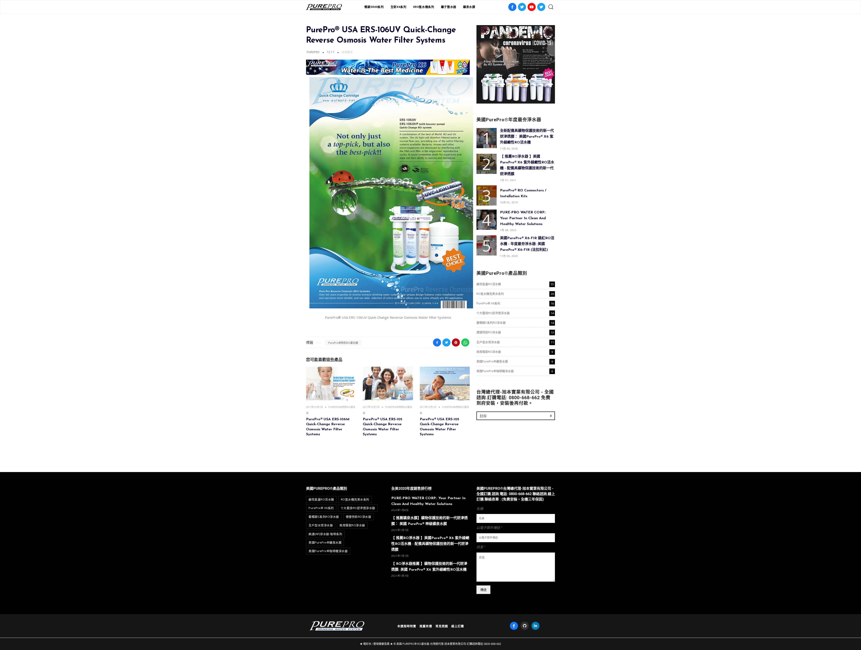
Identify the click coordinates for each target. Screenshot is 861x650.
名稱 (479, 509)
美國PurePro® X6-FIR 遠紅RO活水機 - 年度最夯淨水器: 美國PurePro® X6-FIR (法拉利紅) (527, 244)
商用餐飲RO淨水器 (488, 352)
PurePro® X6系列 (488, 303)
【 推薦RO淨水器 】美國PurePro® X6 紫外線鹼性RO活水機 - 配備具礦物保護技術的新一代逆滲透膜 (430, 544)
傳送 (483, 589)
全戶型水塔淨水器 (488, 342)
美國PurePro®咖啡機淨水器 (495, 371)
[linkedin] (535, 626)
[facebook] (514, 626)
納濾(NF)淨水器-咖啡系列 (325, 534)
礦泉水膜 (469, 7)
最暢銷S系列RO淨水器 (491, 323)
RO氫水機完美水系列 (490, 294)
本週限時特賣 (406, 626)
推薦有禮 (426, 626)
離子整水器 (448, 7)
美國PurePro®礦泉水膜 (492, 361)
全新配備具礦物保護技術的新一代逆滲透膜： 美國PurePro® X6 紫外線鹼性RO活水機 (527, 136)
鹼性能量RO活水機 (488, 284)
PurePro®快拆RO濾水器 (343, 343)
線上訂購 (457, 626)
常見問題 (441, 626)
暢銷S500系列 (374, 7)
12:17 (331, 52)
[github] (525, 626)
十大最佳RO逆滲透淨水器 (493, 313)
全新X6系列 (399, 7)
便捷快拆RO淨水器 (488, 332)
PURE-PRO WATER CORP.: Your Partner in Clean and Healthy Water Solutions (523, 218)
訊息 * (480, 547)
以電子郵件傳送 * (489, 528)
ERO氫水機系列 (423, 7)
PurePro (313, 52)
